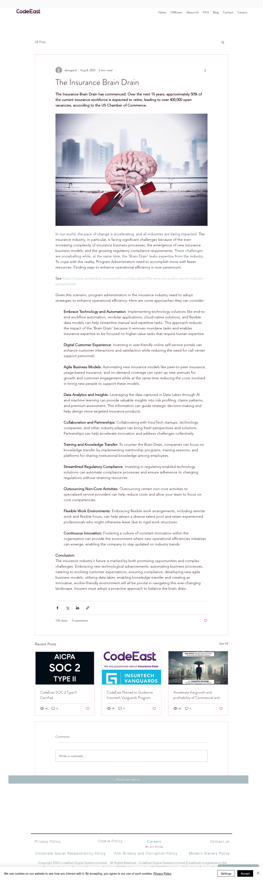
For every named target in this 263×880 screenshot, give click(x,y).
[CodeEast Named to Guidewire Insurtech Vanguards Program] (131, 668)
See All (223, 643)
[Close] (258, 873)
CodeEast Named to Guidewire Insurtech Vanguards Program (130, 695)
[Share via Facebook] (57, 608)
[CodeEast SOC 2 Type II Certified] (65, 668)
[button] (223, 42)
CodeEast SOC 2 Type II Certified (58, 695)
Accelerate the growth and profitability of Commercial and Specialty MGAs (196, 695)
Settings (226, 873)
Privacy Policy (162, 873)
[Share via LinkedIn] (78, 608)
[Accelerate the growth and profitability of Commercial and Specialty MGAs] (198, 668)
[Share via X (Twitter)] (67, 608)
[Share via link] (88, 608)
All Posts (40, 42)
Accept (245, 873)
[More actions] (205, 70)
